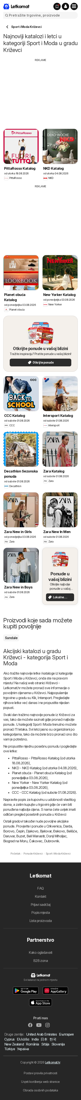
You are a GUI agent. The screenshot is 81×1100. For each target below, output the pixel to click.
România (32, 1044)
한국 (52, 1039)
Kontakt (40, 896)
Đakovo (59, 831)
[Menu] (74, 6)
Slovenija (58, 1044)
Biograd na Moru (15, 841)
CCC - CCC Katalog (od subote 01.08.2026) (44, 792)
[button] (65, 6)
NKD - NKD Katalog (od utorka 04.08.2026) (44, 768)
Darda (67, 826)
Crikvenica (54, 826)
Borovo (8, 831)
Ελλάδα (23, 1039)
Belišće (72, 831)
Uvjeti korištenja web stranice (40, 1081)
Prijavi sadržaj (40, 904)
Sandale (11, 638)
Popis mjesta (40, 912)
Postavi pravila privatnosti (40, 1073)
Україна (23, 1049)
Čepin (20, 831)
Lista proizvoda (40, 921)
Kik (34, 698)
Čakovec (35, 841)
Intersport (45, 698)
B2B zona (40, 960)
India (35, 1039)
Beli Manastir (36, 836)
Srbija (45, 1044)
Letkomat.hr (52, 1062)
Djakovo (32, 831)
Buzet (20, 836)
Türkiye (9, 1049)
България (66, 1034)
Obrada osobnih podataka (40, 1090)
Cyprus (9, 1039)
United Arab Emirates (41, 1034)
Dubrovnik (51, 841)
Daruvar (9, 836)
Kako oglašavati (40, 952)
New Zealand (14, 1044)
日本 (44, 1039)
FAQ (40, 888)
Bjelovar (46, 831)
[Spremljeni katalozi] (57, 6)
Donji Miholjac (56, 836)
